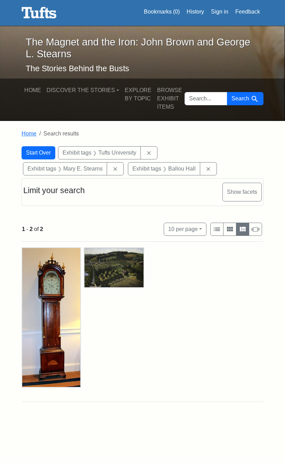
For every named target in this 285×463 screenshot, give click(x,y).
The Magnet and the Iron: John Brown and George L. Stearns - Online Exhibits (39, 12)
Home (32, 90)
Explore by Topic (138, 94)
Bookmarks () (162, 12)
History (195, 12)
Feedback (247, 12)
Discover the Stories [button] (81, 90)
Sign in (219, 12)
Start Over (38, 153)
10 (183, 229)
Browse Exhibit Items (169, 98)
